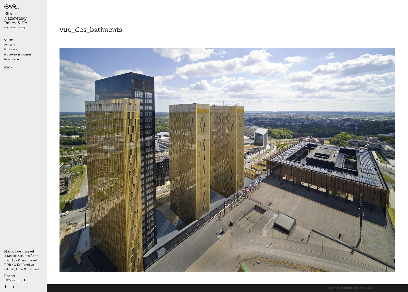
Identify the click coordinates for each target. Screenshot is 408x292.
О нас (8, 39)
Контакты (11, 59)
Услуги (9, 44)
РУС (7, 67)
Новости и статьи (17, 54)
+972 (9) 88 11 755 (17, 280)
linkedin (12, 286)
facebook (5, 286)
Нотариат (11, 49)
